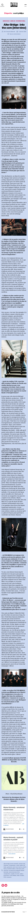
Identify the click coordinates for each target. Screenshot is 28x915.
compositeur (12, 865)
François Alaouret (10, 31)
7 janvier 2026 (22, 31)
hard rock (15, 867)
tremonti (9, 877)
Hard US (12, 20)
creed (17, 865)
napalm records (15, 873)
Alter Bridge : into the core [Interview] (14, 26)
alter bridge (7, 863)
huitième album (11, 868)
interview (18, 868)
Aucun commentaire (15, 34)
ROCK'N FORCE (10, 912)
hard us (20, 867)
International (20, 20)
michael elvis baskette (14, 870)
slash (18, 875)
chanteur (6, 865)
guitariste (9, 867)
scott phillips (13, 875)
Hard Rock (6, 20)
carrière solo (21, 863)
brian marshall (14, 863)
